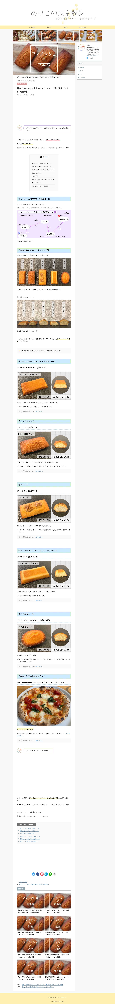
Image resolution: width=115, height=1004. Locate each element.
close (46, 157)
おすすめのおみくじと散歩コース (29, 828)
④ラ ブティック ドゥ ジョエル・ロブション (44, 179)
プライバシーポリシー (61, 997)
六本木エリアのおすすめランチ (40, 186)
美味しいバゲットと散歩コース (29, 841)
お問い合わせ (52, 997)
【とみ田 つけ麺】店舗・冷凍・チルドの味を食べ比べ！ (38, 987)
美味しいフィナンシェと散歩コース (30, 836)
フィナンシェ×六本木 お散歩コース (42, 163)
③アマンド (35, 176)
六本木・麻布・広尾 (36, 884)
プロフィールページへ (92, 55)
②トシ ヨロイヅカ (37, 173)
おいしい (21, 884)
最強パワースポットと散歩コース (29, 831)
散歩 (42, 884)
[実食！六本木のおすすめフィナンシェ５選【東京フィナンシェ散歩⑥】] (46, 874)
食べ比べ (46, 884)
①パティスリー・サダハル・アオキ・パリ (43, 170)
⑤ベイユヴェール (37, 183)
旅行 (66, 27)
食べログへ (39, 411)
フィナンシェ (27, 884)
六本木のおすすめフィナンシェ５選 (42, 166)
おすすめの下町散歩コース (27, 833)
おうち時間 (83, 27)
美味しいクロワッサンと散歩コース (30, 839)
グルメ (49, 27)
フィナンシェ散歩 (23, 882)
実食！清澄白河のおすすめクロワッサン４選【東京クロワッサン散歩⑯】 (42, 985)
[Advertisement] (44, 108)
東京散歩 (33, 27)
